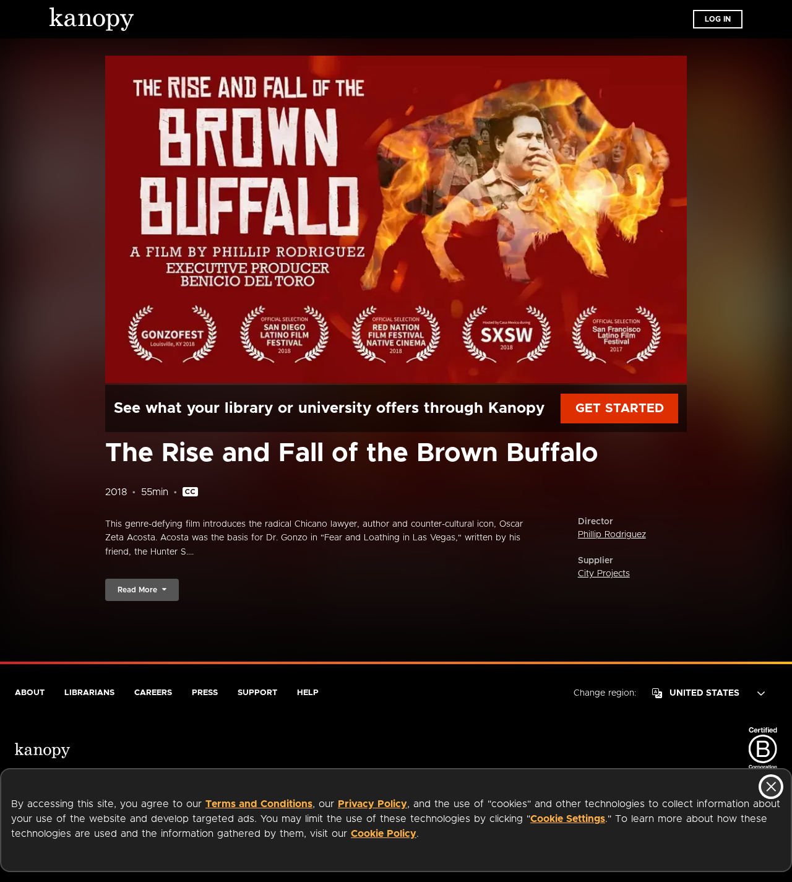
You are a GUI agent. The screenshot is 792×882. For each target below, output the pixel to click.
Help (308, 693)
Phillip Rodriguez (612, 534)
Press (205, 693)
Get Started (619, 408)
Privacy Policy (372, 804)
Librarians (89, 693)
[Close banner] (771, 787)
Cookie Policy (383, 834)
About (30, 693)
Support (257, 693)
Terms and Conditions (258, 804)
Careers (153, 693)
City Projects (604, 573)
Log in (718, 19)
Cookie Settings (567, 819)
